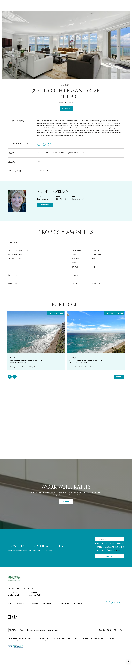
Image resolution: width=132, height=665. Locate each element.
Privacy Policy (116, 550)
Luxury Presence (54, 630)
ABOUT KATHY (21, 603)
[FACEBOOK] (108, 602)
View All (119, 376)
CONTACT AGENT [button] (44, 205)
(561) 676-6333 (61, 199)
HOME (9, 603)
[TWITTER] (118, 602)
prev (10, 377)
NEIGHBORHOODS (48, 603)
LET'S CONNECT (79, 603)
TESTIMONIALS (64, 603)
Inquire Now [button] (66, 108)
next (14, 377)
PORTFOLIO (34, 603)
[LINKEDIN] (113, 602)
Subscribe (109, 556)
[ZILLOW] (122, 602)
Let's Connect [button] (66, 501)
